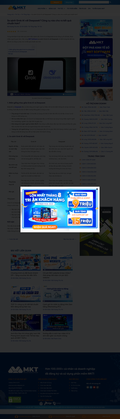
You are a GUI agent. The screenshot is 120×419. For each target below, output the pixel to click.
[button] (97, 189)
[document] (60, 209)
